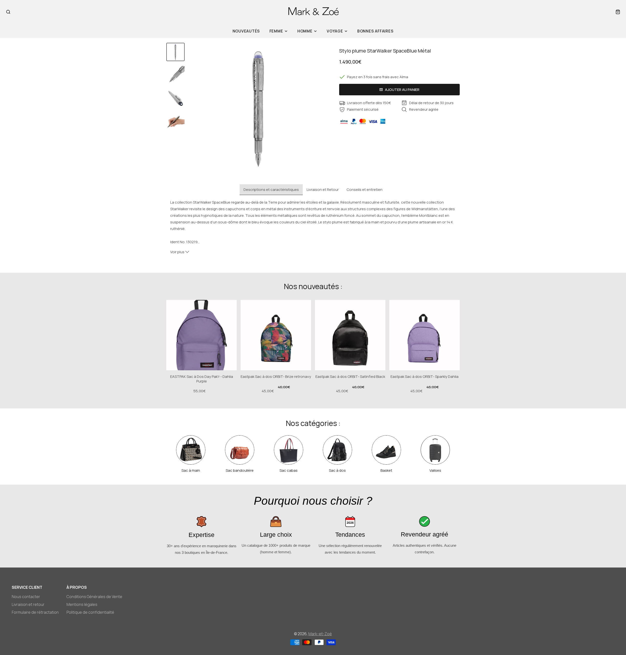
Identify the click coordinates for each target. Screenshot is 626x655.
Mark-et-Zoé (320, 633)
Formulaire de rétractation (35, 612)
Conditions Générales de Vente (94, 596)
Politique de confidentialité (90, 612)
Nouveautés (246, 31)
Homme (305, 31)
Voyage (335, 31)
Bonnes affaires (375, 31)
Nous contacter (26, 596)
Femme (276, 31)
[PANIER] (617, 12)
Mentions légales (82, 604)
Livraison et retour (28, 604)
